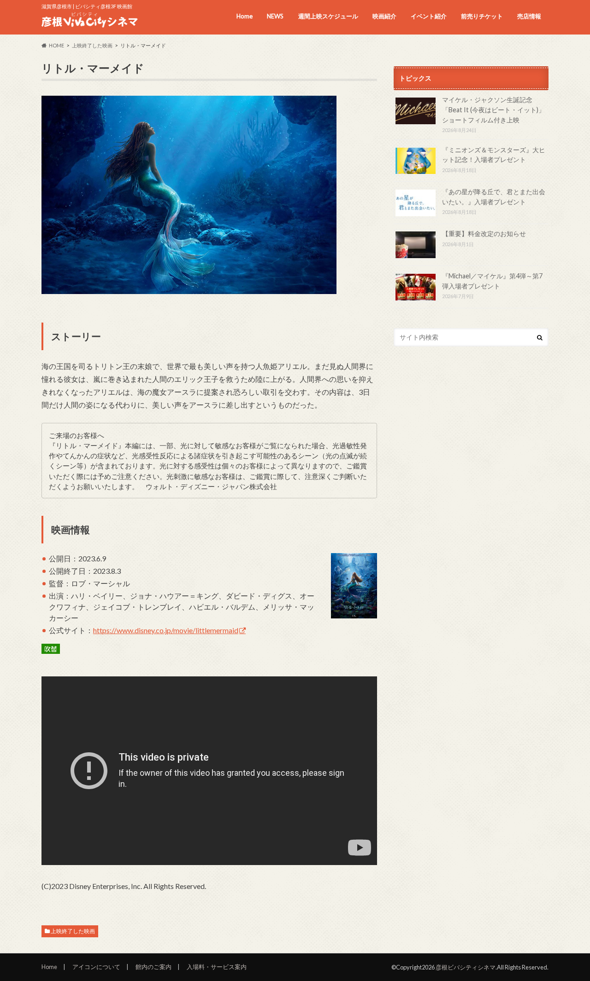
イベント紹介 (429, 16)
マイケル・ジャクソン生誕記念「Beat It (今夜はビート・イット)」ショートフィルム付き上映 (493, 109)
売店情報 (529, 16)
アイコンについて (96, 966)
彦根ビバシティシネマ (466, 967)
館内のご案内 (153, 966)
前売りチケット (482, 16)
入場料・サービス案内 (217, 966)
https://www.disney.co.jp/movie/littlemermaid (165, 630)
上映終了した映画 (73, 931)
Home (244, 16)
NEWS (275, 16)
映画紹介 (384, 16)
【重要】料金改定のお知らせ (484, 233)
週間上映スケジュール (328, 16)
